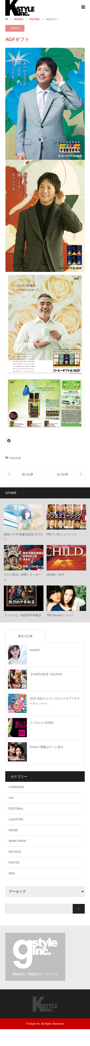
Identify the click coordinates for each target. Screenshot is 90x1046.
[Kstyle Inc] (45, 1009)
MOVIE (13, 830)
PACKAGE (15, 852)
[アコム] (25, 474)
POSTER (15, 28)
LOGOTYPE (16, 819)
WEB (12, 873)
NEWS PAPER (17, 841)
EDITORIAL (16, 809)
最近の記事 (25, 636)
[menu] (83, 7)
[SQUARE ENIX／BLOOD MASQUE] (65, 474)
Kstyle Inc (34, 1023)
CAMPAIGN (16, 787)
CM (11, 798)
